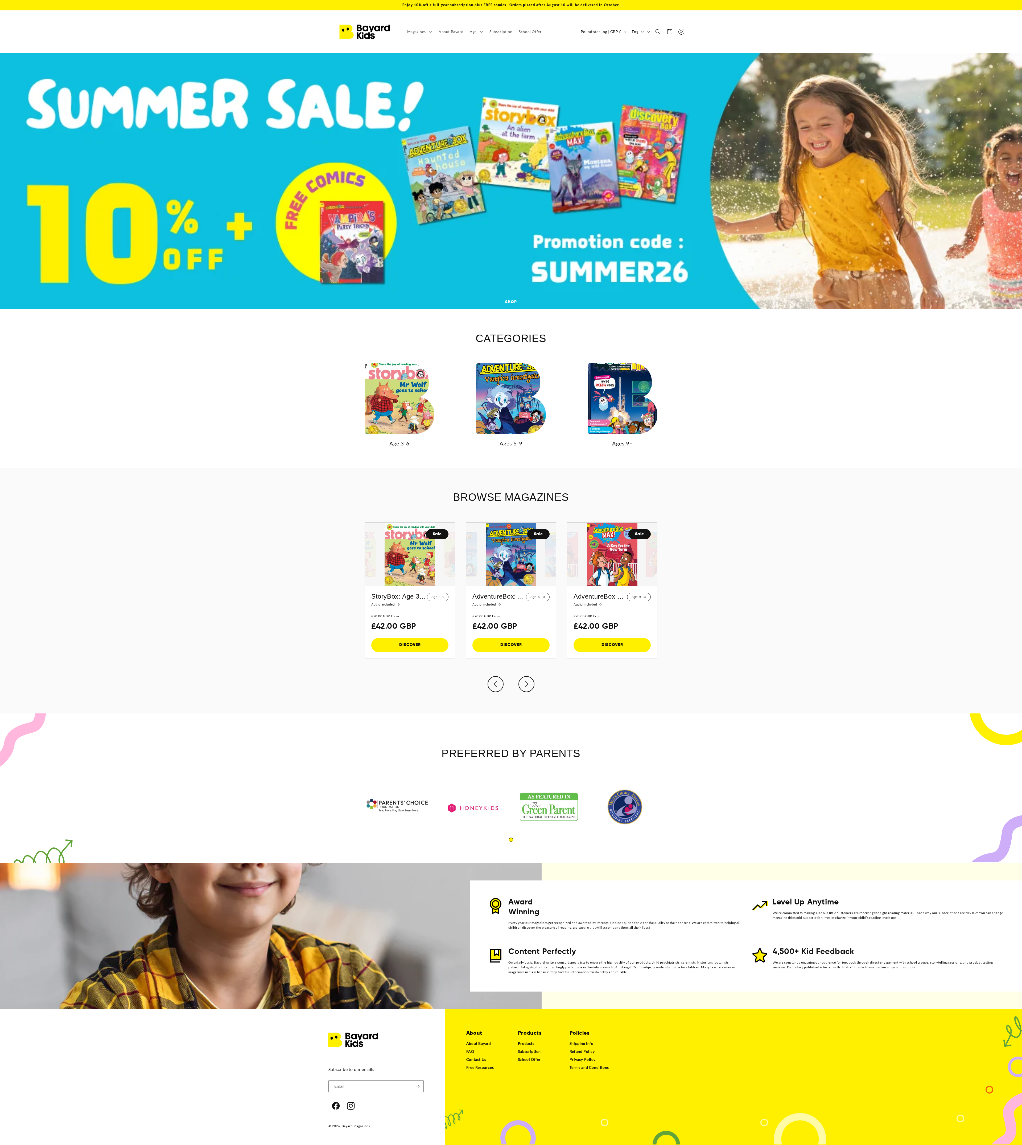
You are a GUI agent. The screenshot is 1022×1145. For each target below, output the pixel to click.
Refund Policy (582, 1051)
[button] (419, 31)
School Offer (529, 1059)
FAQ (470, 1051)
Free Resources (480, 1067)
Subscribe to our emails (351, 1069)
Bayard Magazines (356, 1126)
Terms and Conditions (589, 1067)
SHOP (511, 302)
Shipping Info (582, 1043)
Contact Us (476, 1059)
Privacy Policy (582, 1059)
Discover (410, 645)
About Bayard (478, 1043)
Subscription (529, 1051)
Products (526, 1043)
